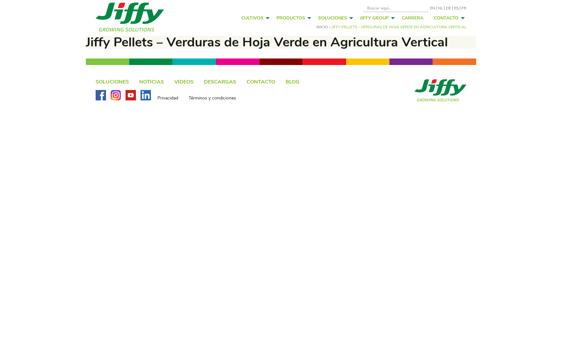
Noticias (151, 81)
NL (440, 8)
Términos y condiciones (212, 98)
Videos (184, 81)
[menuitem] (253, 18)
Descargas (220, 81)
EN (432, 8)
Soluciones (332, 18)
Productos (290, 18)
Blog (293, 81)
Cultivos (252, 18)
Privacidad (167, 98)
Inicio (322, 27)
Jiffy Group (374, 18)
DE (448, 8)
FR (464, 8)
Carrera (412, 18)
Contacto (446, 18)
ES (456, 8)
